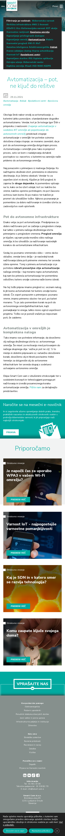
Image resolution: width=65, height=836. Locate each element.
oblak (54, 47)
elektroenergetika (39, 47)
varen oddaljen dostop (19, 51)
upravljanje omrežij (18, 39)
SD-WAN (38, 66)
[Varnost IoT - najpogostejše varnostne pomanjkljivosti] (32, 535)
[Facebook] (38, 775)
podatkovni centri (31, 54)
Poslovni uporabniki (32, 710)
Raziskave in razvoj (32, 745)
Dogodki (32, 764)
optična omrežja (16, 66)
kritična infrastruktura (19, 24)
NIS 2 (36, 24)
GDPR (48, 66)
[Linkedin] (25, 775)
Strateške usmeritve (32, 737)
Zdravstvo (32, 725)
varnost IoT (14, 54)
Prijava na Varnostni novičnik (32, 768)
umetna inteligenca (18, 47)
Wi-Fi (32, 43)
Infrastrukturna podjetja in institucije (32, 722)
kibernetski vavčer (34, 62)
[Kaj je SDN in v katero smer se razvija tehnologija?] (32, 588)
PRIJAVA (11, 432)
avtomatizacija (37, 39)
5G (31, 58)
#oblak (23, 100)
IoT (39, 43)
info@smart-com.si (36, 789)
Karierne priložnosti (32, 741)
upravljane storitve (18, 58)
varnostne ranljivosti (18, 32)
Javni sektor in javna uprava (32, 718)
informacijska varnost (33, 28)
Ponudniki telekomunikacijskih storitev (32, 714)
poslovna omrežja (40, 32)
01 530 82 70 (42, 786)
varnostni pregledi (17, 43)
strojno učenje (15, 62)
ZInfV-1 (11, 28)
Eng (3, 6)
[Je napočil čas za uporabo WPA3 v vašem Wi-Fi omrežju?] (32, 481)
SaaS (29, 66)
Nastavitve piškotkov (41, 831)
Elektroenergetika (32, 707)
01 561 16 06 (34, 784)
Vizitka (32, 752)
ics (19, 28)
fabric (50, 39)
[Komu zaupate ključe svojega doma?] (32, 641)
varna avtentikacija (43, 51)
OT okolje (52, 28)
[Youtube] (29, 775)
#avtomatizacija (10, 100)
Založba (32, 749)
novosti (44, 24)
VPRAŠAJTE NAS (32, 683)
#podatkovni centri (37, 100)
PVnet (55, 6)
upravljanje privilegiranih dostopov (26, 35)
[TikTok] (34, 775)
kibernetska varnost (43, 20)
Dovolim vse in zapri (15, 831)
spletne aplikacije (44, 58)
